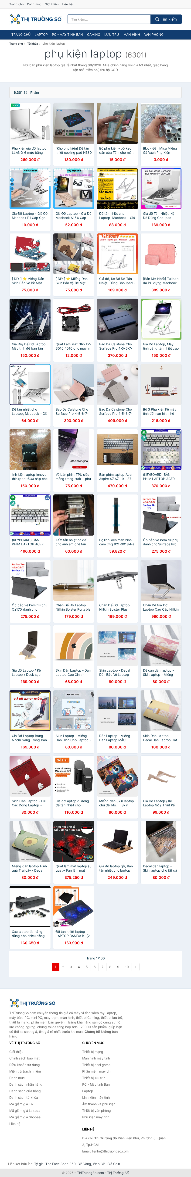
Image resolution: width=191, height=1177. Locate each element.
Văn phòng (154, 34)
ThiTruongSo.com (90, 1173)
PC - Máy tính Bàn (67, 34)
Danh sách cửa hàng (25, 1091)
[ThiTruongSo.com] (35, 19)
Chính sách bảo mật (24, 1058)
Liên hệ (67, 4)
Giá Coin (113, 1164)
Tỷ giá (39, 1164)
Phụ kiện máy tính (95, 1117)
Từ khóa (32, 43)
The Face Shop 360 (60, 1164)
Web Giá (99, 1164)
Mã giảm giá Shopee (25, 1117)
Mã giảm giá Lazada (24, 1111)
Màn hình (131, 34)
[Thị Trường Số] (32, 1003)
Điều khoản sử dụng (24, 1065)
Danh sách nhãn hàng (25, 1084)
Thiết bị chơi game (96, 1065)
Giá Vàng (84, 1164)
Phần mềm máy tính (97, 1071)
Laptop (41, 34)
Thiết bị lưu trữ (93, 1078)
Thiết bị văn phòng (96, 1111)
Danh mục (34, 4)
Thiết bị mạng (92, 1052)
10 (127, 967)
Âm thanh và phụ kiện (98, 1104)
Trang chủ (16, 4)
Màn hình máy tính (96, 1058)
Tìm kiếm (168, 19)
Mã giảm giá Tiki (21, 1104)
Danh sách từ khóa (23, 1097)
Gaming (93, 34)
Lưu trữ (111, 34)
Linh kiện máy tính (96, 1097)
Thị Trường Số (118, 1173)
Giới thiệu (52, 4)
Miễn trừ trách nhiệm (25, 1071)
